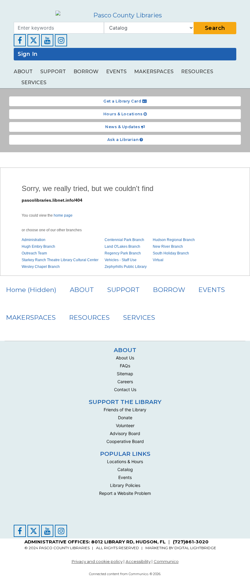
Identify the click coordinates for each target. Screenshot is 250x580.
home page (63, 215)
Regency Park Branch (123, 253)
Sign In (28, 54)
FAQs (125, 365)
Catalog (125, 469)
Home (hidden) (31, 290)
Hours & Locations (123, 114)
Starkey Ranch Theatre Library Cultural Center (60, 260)
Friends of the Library (125, 409)
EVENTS (116, 71)
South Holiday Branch (171, 253)
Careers (125, 381)
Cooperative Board (125, 441)
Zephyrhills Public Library (126, 267)
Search (215, 28)
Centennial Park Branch (124, 240)
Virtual (158, 260)
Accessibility (138, 561)
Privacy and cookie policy (97, 561)
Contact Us (125, 389)
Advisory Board (125, 433)
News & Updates (123, 126)
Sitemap (125, 373)
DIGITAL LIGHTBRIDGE (195, 548)
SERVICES (33, 82)
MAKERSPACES (153, 71)
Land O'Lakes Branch (122, 246)
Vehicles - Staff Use (121, 260)
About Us (125, 357)
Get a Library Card (122, 101)
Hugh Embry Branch (38, 246)
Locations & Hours (125, 461)
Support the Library (125, 401)
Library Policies (125, 485)
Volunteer (125, 425)
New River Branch (168, 246)
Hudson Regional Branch (174, 240)
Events (125, 477)
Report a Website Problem (125, 493)
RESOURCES (197, 71)
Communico (166, 561)
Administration (33, 240)
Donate (125, 417)
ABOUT (23, 71)
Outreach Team (34, 253)
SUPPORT (53, 71)
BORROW (85, 71)
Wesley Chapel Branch (41, 267)
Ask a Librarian (123, 139)
